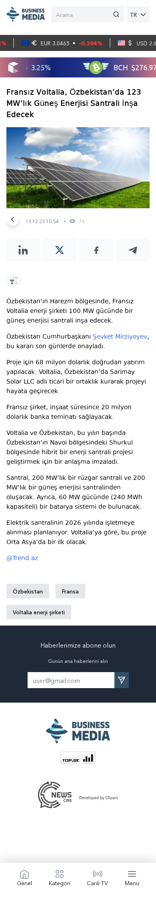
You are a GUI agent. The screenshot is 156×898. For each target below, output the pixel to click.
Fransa (70, 591)
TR (133, 14)
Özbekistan (28, 591)
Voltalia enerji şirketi (39, 612)
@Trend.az (22, 558)
